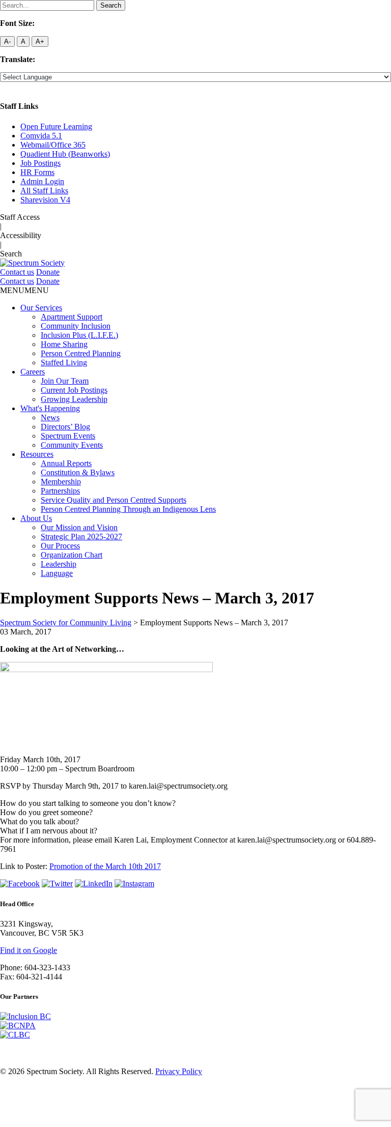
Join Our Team (65, 381)
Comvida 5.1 (41, 135)
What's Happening (50, 408)
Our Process (60, 545)
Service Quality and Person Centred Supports (113, 500)
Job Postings (40, 163)
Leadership (58, 564)
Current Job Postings (74, 390)
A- (7, 41)
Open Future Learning (56, 126)
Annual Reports (66, 463)
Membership (61, 481)
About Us (36, 518)
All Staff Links (44, 190)
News (50, 417)
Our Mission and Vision (79, 527)
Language (57, 573)
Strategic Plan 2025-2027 (81, 536)
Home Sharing (64, 344)
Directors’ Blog (65, 426)
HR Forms (37, 172)
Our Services (41, 307)
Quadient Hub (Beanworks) (65, 154)
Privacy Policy (178, 1071)
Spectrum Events (68, 435)
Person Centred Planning (81, 353)
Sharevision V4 (45, 199)
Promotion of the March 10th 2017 (105, 866)
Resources (36, 454)
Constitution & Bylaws (78, 472)
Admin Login (42, 181)
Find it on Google (28, 950)
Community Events (72, 445)
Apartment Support (71, 316)
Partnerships (60, 490)
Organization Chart (71, 555)
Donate (48, 272)
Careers (32, 371)
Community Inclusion (75, 326)
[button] (24, 290)
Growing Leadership (74, 399)
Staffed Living (64, 362)
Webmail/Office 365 (53, 144)
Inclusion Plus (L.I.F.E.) (79, 335)
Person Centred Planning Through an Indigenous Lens (128, 509)
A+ (40, 41)
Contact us (17, 272)
